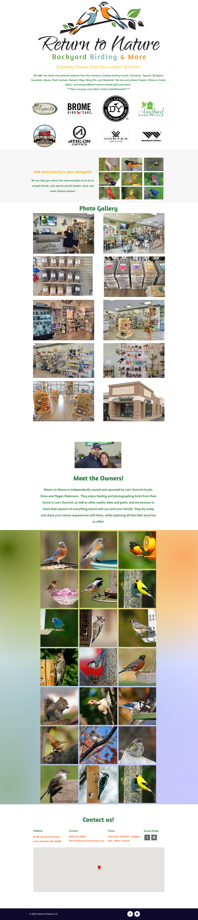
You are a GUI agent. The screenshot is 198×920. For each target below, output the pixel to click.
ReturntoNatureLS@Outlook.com (86, 841)
